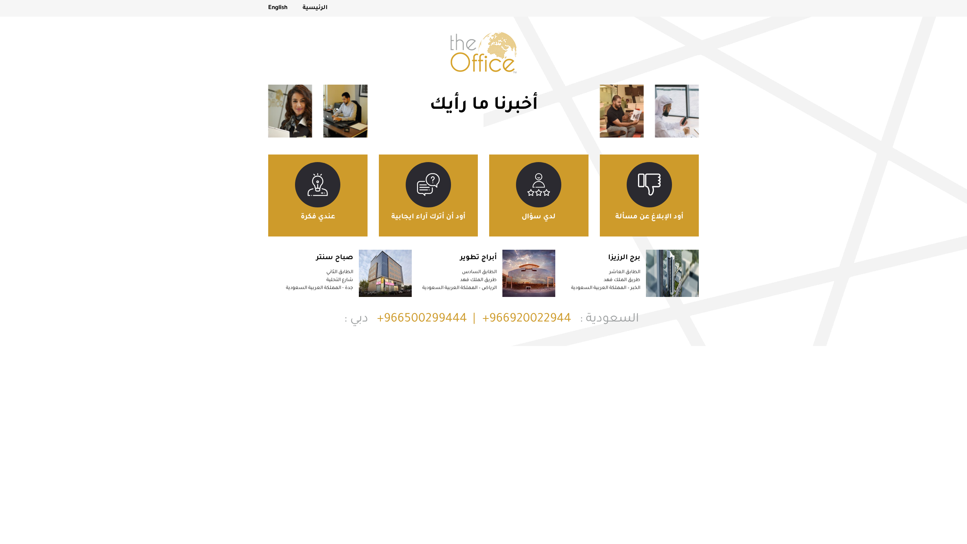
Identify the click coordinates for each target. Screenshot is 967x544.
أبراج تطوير (478, 258)
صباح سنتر (334, 258)
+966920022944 (526, 319)
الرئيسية (315, 8)
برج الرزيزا (624, 258)
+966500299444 (422, 319)
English (277, 8)
